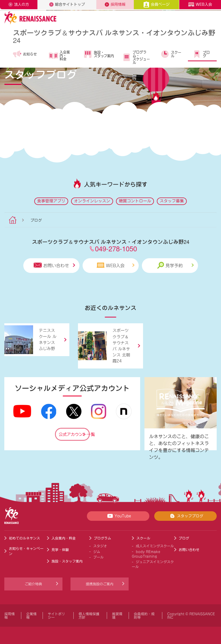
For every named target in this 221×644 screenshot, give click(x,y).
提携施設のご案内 (99, 584)
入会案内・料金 (65, 55)
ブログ (206, 54)
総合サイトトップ (70, 4)
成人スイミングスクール (155, 546)
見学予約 (174, 265)
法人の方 (21, 4)
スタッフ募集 (172, 201)
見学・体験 (60, 549)
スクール (176, 54)
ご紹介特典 (33, 584)
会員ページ (160, 4)
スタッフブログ (190, 516)
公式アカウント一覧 (74, 434)
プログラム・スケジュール (141, 57)
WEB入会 (204, 4)
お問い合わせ (56, 265)
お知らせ (30, 54)
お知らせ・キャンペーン (26, 551)
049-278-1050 (116, 248)
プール (98, 557)
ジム (96, 551)
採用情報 (117, 4)
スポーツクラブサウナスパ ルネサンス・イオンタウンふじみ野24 (114, 36)
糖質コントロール (135, 201)
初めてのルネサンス (24, 538)
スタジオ (100, 546)
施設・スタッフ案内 (104, 54)
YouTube (123, 516)
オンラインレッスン (92, 201)
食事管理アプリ (51, 201)
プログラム (102, 538)
